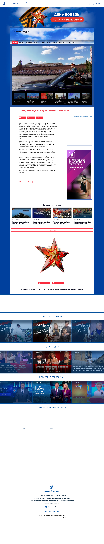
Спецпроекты (50, 495)
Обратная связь (53, 500)
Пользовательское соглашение (39, 500)
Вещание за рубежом (53, 506)
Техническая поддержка (67, 500)
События (46, 503)
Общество (21, 182)
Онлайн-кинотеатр (61, 495)
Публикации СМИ (55, 503)
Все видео (67, 498)
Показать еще (52, 230)
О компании (41, 495)
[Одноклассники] (31, 118)
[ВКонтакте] (22, 118)
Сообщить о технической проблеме (83, 116)
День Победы (21, 31)
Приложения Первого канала (42, 498)
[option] (19, 97)
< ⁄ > (37, 118)
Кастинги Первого (57, 498)
